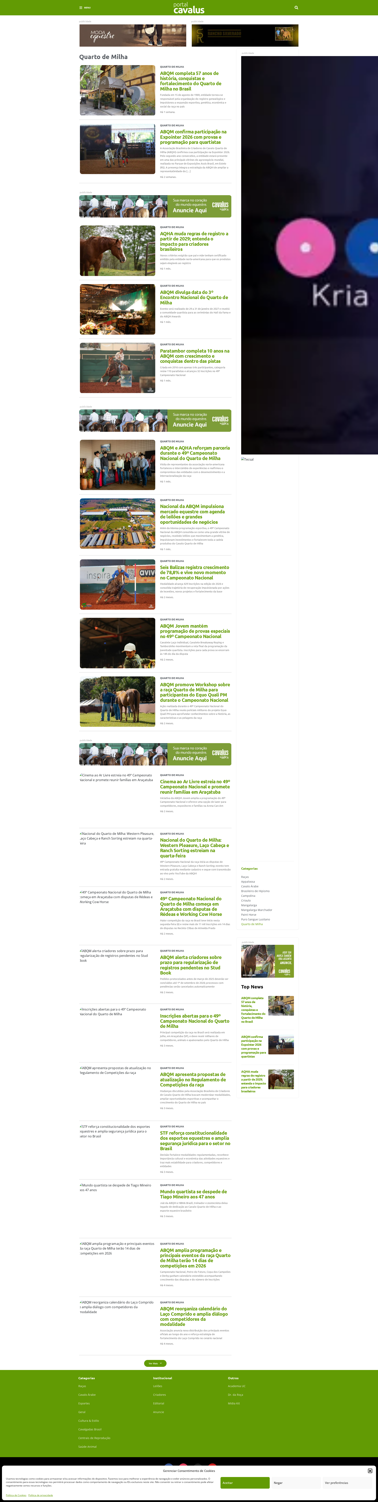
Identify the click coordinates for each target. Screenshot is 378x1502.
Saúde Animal (87, 1446)
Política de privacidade (40, 1495)
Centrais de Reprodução (94, 1438)
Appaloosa (248, 881)
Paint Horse (248, 914)
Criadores (159, 1395)
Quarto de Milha (252, 924)
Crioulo (246, 900)
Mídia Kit (234, 1403)
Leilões (157, 1386)
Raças (245, 877)
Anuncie (158, 1412)
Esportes (84, 1403)
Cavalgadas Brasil (90, 1429)
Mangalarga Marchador (256, 910)
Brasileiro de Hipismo (255, 891)
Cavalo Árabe (249, 886)
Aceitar (228, 1483)
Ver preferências (336, 1483)
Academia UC (237, 1386)
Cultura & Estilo (88, 1421)
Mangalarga (249, 905)
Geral (81, 1412)
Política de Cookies (16, 1495)
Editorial (158, 1403)
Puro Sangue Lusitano (255, 919)
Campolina (248, 896)
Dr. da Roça (235, 1395)
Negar (278, 1483)
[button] (370, 1471)
